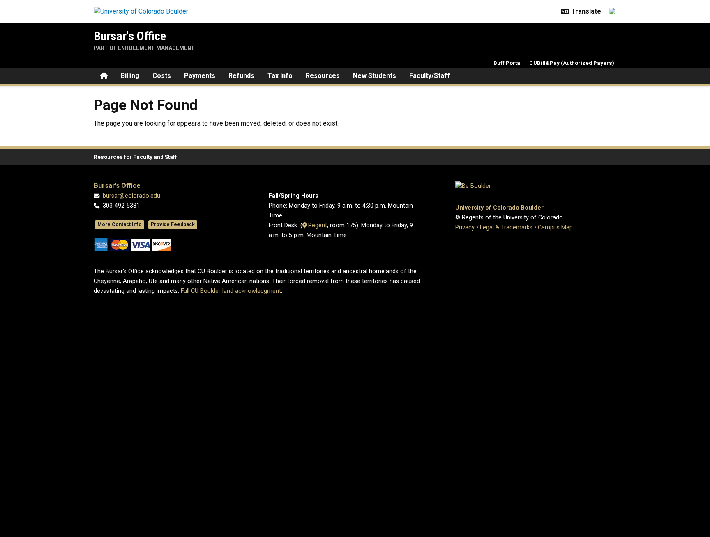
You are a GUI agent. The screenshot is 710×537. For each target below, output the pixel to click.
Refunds (241, 76)
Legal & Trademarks (506, 227)
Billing (130, 76)
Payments (199, 76)
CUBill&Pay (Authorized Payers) (571, 62)
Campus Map (555, 227)
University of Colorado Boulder (499, 207)
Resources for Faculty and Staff (135, 156)
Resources (323, 76)
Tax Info (280, 76)
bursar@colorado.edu (131, 195)
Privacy (465, 227)
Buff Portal (507, 62)
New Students (374, 76)
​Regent (317, 225)
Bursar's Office (130, 36)
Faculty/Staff (429, 76)
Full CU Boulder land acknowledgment (231, 291)
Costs (161, 76)
